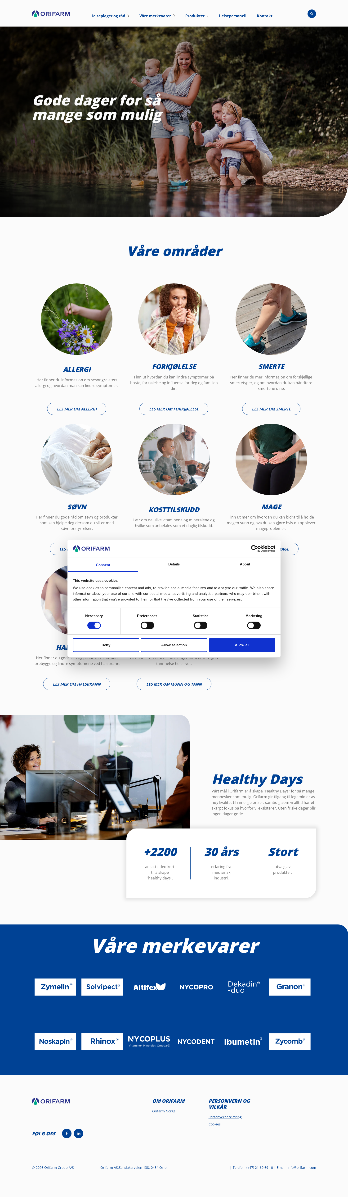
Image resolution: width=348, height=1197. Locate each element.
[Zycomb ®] (290, 1041)
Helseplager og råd (107, 15)
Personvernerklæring (225, 1117)
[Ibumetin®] (243, 1041)
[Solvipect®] (102, 987)
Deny (106, 645)
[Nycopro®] (196, 987)
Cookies (215, 1124)
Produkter (195, 15)
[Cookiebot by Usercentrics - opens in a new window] (254, 548)
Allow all (242, 645)
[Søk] (312, 13)
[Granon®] (290, 987)
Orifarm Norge (163, 1111)
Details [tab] (174, 564)
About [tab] (245, 564)
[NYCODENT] (196, 1041)
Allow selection (174, 645)
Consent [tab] (103, 565)
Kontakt (264, 15)
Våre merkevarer (155, 15)
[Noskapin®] (55, 1041)
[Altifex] (149, 987)
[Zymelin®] (55, 987)
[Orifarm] (54, 1103)
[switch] (147, 625)
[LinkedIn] (78, 1133)
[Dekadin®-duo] (243, 987)
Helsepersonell (232, 15)
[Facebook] (66, 1133)
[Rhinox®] (102, 1041)
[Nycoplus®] (149, 1041)
